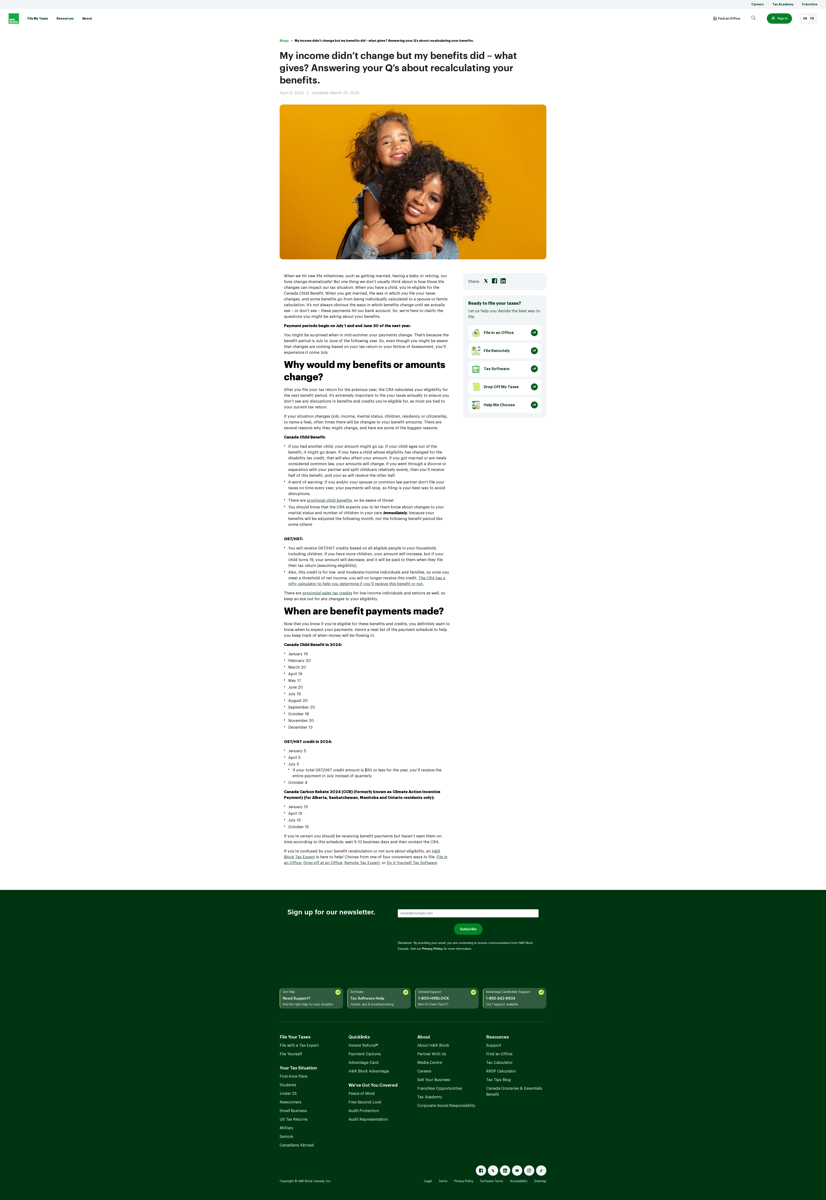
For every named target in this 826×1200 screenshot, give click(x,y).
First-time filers (293, 1076)
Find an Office (499, 1054)
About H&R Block (433, 1045)
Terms (443, 1181)
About (87, 18)
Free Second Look (364, 1102)
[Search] (753, 18)
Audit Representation (368, 1119)
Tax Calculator (499, 1063)
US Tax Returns (294, 1119)
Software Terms (491, 1181)
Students (288, 1085)
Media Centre (429, 1063)
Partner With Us (431, 1054)
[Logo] (14, 18)
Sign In (783, 18)
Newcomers (290, 1102)
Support (493, 1045)
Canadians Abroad (297, 1145)
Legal (428, 1181)
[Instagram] (529, 1170)
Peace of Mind (361, 1093)
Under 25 (288, 1093)
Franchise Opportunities (439, 1088)
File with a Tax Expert (299, 1045)
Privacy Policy (463, 1181)
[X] (493, 1170)
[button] (779, 18)
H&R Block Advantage (368, 1071)
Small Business (293, 1111)
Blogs (284, 40)
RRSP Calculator (501, 1071)
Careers (757, 4)
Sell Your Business (433, 1080)
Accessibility (518, 1181)
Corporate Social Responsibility (446, 1106)
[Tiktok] (541, 1170)
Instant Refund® (363, 1045)
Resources (65, 18)
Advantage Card (363, 1063)
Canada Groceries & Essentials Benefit (514, 1091)
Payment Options (364, 1054)
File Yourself (291, 1054)
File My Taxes (38, 18)
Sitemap (540, 1181)
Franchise (809, 4)
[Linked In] (505, 1170)
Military (286, 1128)
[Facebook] (481, 1170)
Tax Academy (783, 4)
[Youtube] (517, 1170)
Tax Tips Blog (498, 1080)
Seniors (286, 1136)
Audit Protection (363, 1111)
